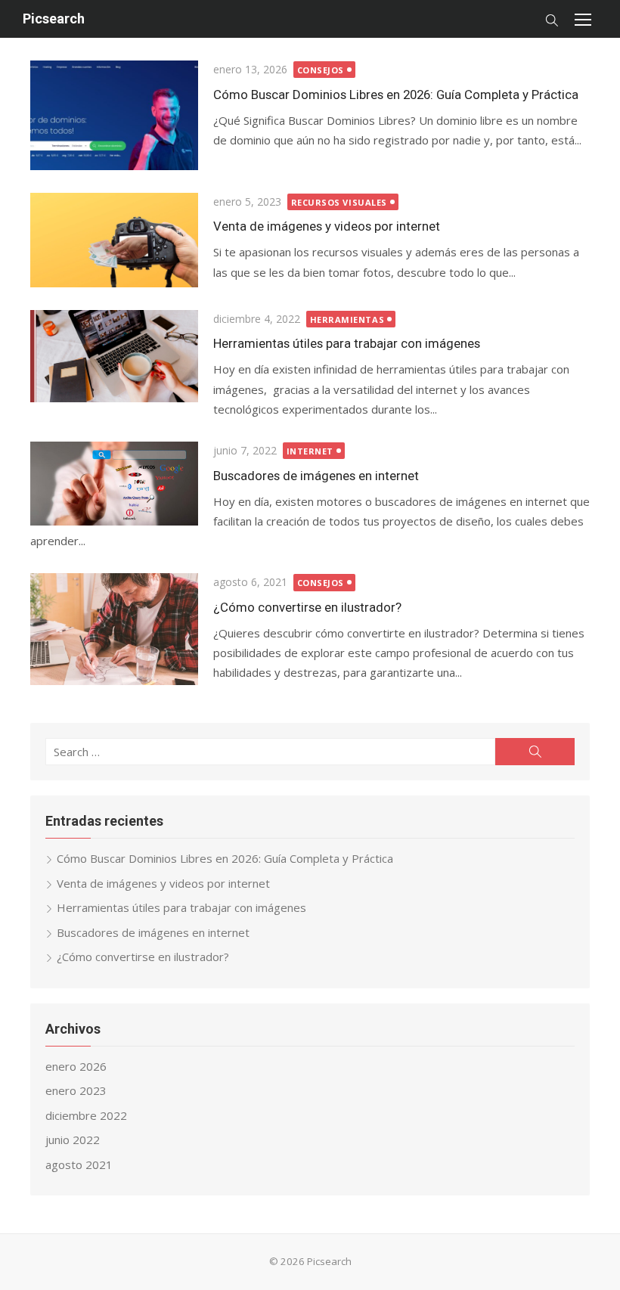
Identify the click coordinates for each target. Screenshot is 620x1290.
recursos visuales (339, 202)
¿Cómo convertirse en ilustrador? (307, 607)
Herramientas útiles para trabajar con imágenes (346, 343)
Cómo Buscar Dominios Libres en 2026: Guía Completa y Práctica (395, 94)
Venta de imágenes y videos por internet (326, 226)
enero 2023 (76, 1090)
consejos (320, 70)
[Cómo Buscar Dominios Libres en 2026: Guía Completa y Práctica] (114, 115)
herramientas (347, 319)
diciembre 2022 (86, 1115)
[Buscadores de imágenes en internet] (114, 484)
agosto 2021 (79, 1164)
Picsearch (54, 18)
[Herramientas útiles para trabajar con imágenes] (114, 356)
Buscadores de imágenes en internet (316, 475)
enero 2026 (76, 1066)
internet (310, 451)
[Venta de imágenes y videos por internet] (114, 240)
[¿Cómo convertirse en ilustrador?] (114, 629)
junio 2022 (72, 1139)
